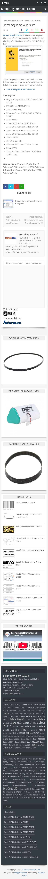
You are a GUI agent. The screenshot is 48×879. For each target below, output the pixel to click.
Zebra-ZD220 (13, 745)
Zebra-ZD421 (38, 744)
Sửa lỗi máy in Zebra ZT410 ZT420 (30, 550)
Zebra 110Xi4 (39, 704)
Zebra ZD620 (8, 716)
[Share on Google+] (31, 30)
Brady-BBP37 (23, 762)
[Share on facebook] (5, 186)
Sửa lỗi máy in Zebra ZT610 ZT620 (19, 817)
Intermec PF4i (21, 792)
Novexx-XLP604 (9, 798)
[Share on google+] (16, 186)
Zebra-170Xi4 (19, 733)
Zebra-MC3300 (39, 739)
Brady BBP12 (26, 759)
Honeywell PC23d (14, 768)
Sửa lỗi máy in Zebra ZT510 (16, 822)
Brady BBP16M (9, 762)
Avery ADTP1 (13, 759)
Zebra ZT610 (20, 730)
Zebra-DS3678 (14, 736)
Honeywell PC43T (28, 768)
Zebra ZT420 (18, 726)
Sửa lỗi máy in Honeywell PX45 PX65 (20, 842)
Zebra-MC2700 (26, 739)
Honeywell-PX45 (20, 785)
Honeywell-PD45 (9, 782)
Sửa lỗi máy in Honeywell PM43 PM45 (20, 847)
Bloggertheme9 (20, 872)
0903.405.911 (23, 687)
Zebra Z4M (18, 714)
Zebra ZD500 (40, 714)
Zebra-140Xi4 (7, 733)
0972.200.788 (9, 687)
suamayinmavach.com (12, 682)
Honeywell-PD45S (26, 782)
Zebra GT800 (33, 707)
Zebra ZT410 (29, 722)
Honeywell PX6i (29, 777)
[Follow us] (41, 2)
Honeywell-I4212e (37, 779)
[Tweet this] (11, 186)
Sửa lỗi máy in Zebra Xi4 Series (17, 837)
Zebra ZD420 (28, 714)
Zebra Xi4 (8, 713)
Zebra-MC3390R (8, 742)
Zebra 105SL (8, 704)
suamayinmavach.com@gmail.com (18, 685)
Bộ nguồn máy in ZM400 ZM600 (29, 526)
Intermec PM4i (33, 792)
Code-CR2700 (24, 765)
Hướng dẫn (11, 788)
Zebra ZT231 (16, 722)
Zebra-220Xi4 (32, 732)
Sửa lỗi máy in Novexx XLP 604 (17, 852)
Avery (5, 759)
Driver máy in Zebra (12, 35)
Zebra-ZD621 (9, 747)
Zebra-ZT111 (20, 748)
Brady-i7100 (13, 765)
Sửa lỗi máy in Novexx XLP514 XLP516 (21, 857)
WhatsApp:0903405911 (13, 693)
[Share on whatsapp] (21, 186)
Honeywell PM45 (27, 773)
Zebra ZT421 (31, 726)
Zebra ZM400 (17, 719)
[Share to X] (26, 30)
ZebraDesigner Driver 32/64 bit (20, 89)
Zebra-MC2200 (14, 739)
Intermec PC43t (26, 789)
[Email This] (37, 30)
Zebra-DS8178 (25, 736)
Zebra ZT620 (38, 729)
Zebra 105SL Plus (23, 704)
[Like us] (38, 2)
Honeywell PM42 (36, 770)
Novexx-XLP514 (38, 795)
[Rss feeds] (45, 2)
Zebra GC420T (8, 708)
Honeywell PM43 (10, 773)
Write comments (34, 263)
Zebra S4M (26, 711)
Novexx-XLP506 (26, 795)
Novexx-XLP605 (22, 798)
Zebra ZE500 (20, 716)
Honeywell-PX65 (38, 785)
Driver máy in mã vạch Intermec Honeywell (28, 202)
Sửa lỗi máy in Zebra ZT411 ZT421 (19, 827)
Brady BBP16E (39, 759)
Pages (6, 3)
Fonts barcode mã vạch (25, 502)
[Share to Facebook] (21, 30)
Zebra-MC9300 (33, 742)
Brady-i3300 (34, 762)
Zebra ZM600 (31, 719)
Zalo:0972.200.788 (11, 690)
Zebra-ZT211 (31, 748)
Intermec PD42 (9, 792)
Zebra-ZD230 (25, 745)
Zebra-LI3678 (35, 736)
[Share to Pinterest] (42, 30)
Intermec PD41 (38, 789)
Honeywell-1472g (19, 780)
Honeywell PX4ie (15, 776)
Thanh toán (9, 812)
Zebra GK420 (20, 708)
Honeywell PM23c (18, 771)
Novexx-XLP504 (14, 795)
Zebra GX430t (15, 711)
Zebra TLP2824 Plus (38, 711)
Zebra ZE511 (32, 716)
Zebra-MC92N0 (20, 742)
